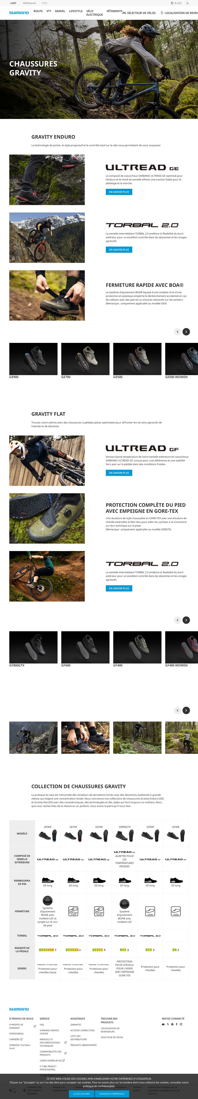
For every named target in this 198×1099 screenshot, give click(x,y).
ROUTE (38, 11)
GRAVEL (60, 11)
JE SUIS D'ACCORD (82, 1093)
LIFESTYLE (76, 11)
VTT (48, 11)
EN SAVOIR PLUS (119, 192)
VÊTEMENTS (114, 11)
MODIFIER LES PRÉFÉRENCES (112, 1093)
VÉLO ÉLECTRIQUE (94, 12)
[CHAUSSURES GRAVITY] (93, 110)
